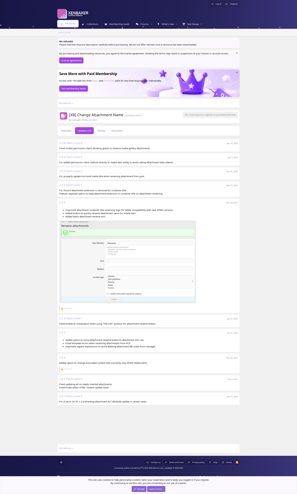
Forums (144, 24)
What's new (168, 24)
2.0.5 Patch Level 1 (70, 318)
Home (229, 462)
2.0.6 (62, 202)
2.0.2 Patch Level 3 (70, 396)
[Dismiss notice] (236, 53)
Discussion (117, 130)
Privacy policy (198, 462)
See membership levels (73, 88)
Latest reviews (64, 32)
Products (70, 23)
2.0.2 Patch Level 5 (70, 379)
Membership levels (119, 24)
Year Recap (193, 24)
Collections (92, 24)
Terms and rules (176, 462)
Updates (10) (84, 130)
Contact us (156, 462)
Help (215, 462)
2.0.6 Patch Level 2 (70, 171)
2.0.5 (62, 332)
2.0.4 (62, 357)
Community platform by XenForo (138, 468)
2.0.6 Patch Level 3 (70, 157)
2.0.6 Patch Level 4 (70, 143)
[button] (151, 24)
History (101, 130)
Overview (66, 130)
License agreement (71, 60)
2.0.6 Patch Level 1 (70, 185)
